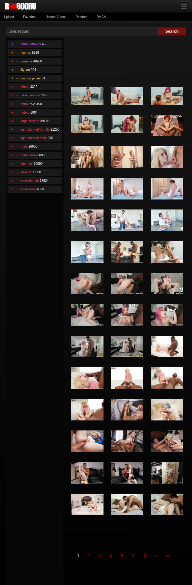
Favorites (29, 17)
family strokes (30, 44)
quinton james (30, 78)
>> (168, 556)
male (24, 146)
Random (82, 17)
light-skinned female (35, 129)
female (25, 104)
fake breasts (29, 95)
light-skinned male (33, 138)
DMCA (101, 17)
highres (25, 52)
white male (28, 189)
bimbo (24, 87)
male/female (29, 155)
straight (25, 172)
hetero (25, 112)
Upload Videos (56, 17)
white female (29, 181)
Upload (9, 17)
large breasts (29, 121)
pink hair (26, 164)
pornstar (26, 61)
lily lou (25, 70)
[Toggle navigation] (184, 6)
